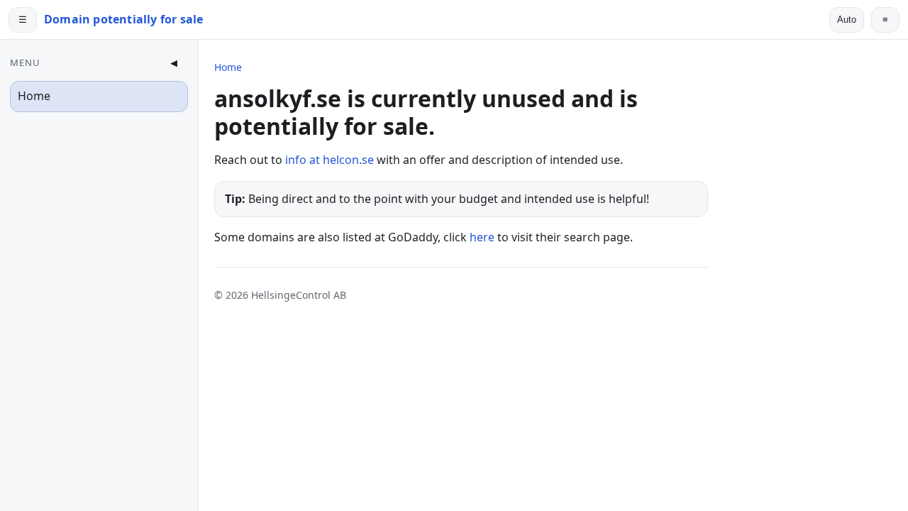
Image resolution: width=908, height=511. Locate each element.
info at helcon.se (329, 159)
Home (34, 96)
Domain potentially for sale (123, 19)
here (482, 237)
